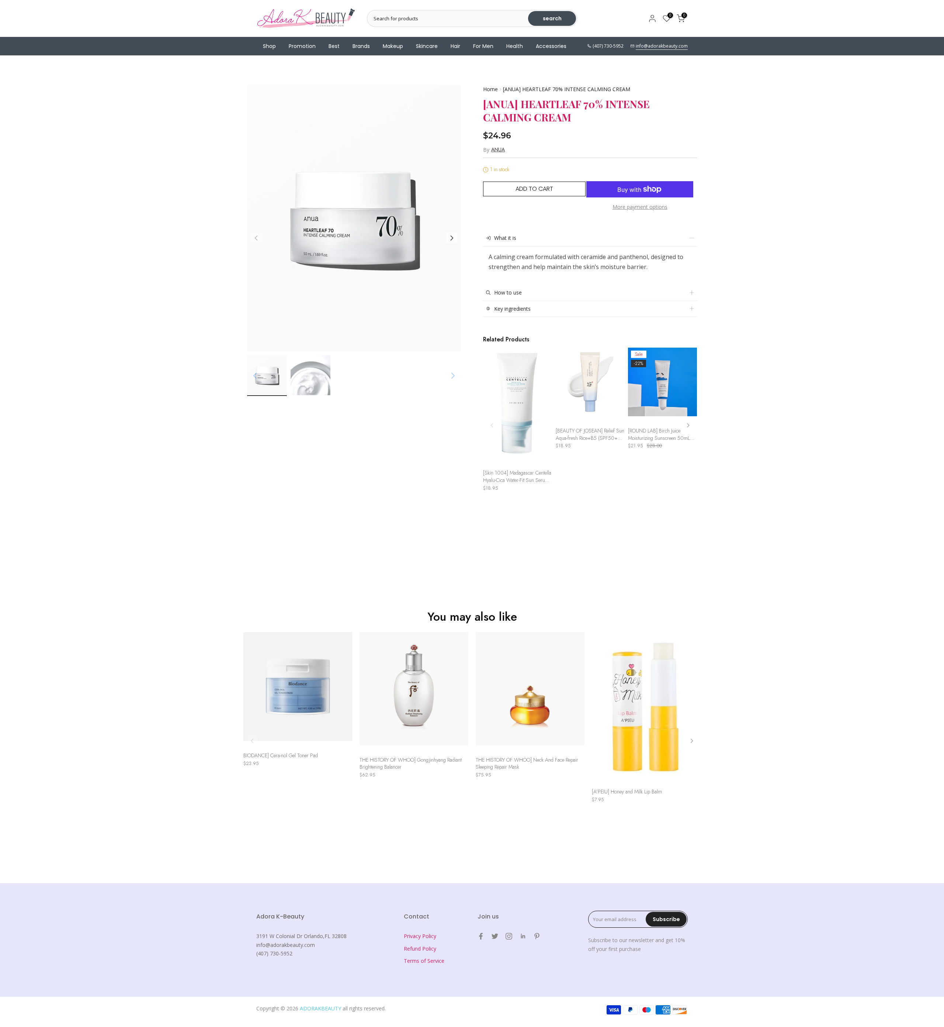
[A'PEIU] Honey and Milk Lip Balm (627, 791)
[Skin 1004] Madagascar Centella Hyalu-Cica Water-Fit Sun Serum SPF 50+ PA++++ (517, 476)
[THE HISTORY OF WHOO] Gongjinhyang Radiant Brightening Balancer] (414, 692)
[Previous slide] (492, 425)
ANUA (498, 149)
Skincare (427, 46)
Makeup (393, 46)
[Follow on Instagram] (509, 936)
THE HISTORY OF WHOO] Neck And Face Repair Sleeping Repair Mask (527, 764)
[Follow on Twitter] (495, 936)
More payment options (639, 206)
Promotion (302, 46)
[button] (451, 238)
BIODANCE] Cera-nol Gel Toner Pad (280, 755)
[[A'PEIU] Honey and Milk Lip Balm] (646, 708)
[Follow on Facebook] (481, 936)
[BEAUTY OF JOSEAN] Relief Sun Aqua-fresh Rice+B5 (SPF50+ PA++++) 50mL (590, 434)
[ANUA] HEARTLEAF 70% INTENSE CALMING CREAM (566, 89)
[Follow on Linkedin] (523, 936)
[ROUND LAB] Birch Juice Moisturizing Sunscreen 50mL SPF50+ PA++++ (659, 434)
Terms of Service (424, 960)
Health (514, 46)
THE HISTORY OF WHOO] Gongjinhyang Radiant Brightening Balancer (411, 764)
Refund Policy (420, 948)
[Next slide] (688, 425)
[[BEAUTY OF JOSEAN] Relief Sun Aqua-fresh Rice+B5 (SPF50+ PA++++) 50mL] (590, 386)
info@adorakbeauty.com (662, 46)
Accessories (551, 46)
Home (490, 89)
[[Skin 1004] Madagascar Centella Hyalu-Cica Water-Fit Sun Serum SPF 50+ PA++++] (517, 407)
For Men (483, 46)
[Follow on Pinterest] (537, 936)
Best (334, 46)
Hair (455, 46)
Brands (361, 46)
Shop (269, 46)
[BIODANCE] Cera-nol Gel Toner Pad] (297, 690)
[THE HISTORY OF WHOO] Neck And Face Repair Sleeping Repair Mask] (530, 692)
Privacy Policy (420, 936)
